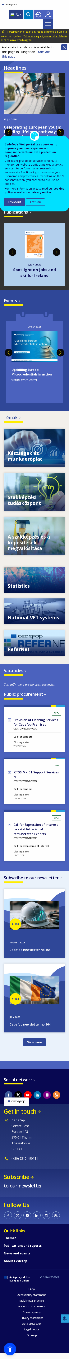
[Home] (9, 5)
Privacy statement (32, 1323)
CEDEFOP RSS (56, 1101)
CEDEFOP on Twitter (18, 1101)
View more (34, 453)
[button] (10, 1349)
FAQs (31, 1295)
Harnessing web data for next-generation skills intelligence (34, 275)
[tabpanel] (34, 127)
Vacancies (13, 676)
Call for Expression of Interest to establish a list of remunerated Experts (35, 835)
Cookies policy (32, 1318)
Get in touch (20, 1117)
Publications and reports (23, 1251)
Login (38, 14)
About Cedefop (15, 1267)
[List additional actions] (20, 14)
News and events (17, 1259)
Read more (34, 363)
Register (48, 14)
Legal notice (31, 1335)
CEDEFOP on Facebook (8, 1101)
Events (10, 306)
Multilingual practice (31, 1306)
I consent (14, 202)
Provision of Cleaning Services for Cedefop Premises (35, 728)
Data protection (32, 1329)
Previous (8, 132)
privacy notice (41, 192)
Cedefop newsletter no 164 (30, 1030)
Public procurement (23, 700)
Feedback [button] (65, 1318)
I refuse (35, 202)
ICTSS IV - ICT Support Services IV (36, 780)
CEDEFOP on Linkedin (37, 1101)
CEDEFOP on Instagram (47, 1101)
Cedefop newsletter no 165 (30, 955)
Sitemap (32, 1341)
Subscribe (16, 1183)
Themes (10, 1244)
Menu (48, 24)
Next (60, 132)
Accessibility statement (31, 1300)
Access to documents (31, 1312)
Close (64, 47)
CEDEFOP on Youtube (28, 1101)
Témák (10, 423)
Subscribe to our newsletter (31, 883)
